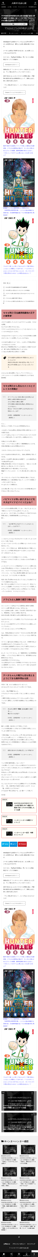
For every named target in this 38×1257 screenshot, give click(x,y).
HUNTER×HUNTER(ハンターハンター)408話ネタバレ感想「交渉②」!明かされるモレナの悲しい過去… (9, 1183)
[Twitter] (5, 844)
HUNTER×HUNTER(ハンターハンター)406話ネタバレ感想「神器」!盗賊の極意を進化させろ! (9, 1205)
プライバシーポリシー (19, 1244)
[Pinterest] (22, 844)
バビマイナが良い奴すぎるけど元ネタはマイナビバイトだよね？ (18, 294)
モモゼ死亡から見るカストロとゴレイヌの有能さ (17, 290)
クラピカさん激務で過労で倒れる (13, 298)
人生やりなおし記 (19, 3)
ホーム (3, 1255)
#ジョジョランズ (22, 6)
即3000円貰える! (26, 1255)
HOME (4, 33)
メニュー (19, 1255)
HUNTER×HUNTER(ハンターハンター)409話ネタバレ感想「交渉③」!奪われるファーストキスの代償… (28, 1161)
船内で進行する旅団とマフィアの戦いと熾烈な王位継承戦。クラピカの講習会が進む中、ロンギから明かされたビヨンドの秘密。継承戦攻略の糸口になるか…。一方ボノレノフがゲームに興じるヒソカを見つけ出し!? (18, 150)
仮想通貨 (3, 6)
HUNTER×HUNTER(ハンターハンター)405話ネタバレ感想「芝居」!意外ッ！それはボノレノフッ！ (28, 1205)
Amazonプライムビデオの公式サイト (14, 92)
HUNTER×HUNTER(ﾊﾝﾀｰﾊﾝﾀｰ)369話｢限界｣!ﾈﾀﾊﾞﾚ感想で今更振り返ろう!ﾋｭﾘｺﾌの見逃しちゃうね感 (24, 807)
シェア (11, 1255)
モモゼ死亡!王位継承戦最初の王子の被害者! (15, 287)
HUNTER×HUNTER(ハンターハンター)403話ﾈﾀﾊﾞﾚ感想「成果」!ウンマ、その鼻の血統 (28, 1226)
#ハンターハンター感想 (20, 24)
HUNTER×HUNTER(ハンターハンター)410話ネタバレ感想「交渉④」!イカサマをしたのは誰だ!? (9, 1161)
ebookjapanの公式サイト (11, 64)
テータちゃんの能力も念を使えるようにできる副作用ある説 (18, 302)
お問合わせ (7, 1244)
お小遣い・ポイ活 (12, 6)
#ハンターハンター (14, 33)
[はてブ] (13, 844)
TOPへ (34, 1255)
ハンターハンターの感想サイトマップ (23, 821)
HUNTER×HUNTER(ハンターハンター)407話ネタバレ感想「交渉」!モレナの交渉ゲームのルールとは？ (28, 1183)
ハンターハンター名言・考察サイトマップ (23, 834)
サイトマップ (31, 1244)
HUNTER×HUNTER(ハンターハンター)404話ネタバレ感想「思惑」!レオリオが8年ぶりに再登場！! (9, 1227)
